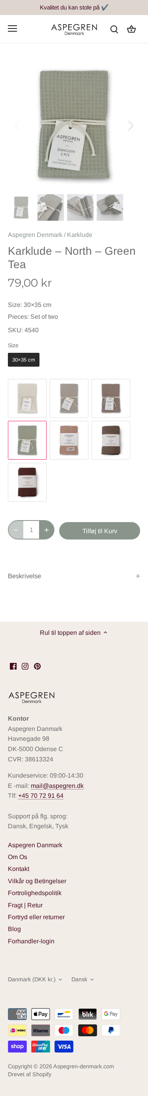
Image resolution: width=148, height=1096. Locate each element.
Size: (15, 304)
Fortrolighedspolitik (35, 893)
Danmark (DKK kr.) (32, 979)
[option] (74, 125)
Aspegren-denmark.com (83, 1066)
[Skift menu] (12, 28)
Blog (14, 929)
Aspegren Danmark (35, 845)
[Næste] (130, 125)
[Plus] (46, 530)
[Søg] (114, 29)
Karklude (79, 234)
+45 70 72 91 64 (41, 795)
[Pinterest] (37, 666)
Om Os (17, 857)
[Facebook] (13, 666)
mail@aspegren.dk (57, 785)
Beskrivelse (24, 576)
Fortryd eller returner (36, 917)
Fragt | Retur (25, 905)
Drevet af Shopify (29, 1074)
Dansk (79, 979)
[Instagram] (25, 666)
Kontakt (18, 868)
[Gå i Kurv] (131, 29)
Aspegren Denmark (35, 234)
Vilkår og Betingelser (37, 881)
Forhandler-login (31, 941)
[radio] (23, 360)
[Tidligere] (18, 125)
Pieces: (18, 316)
